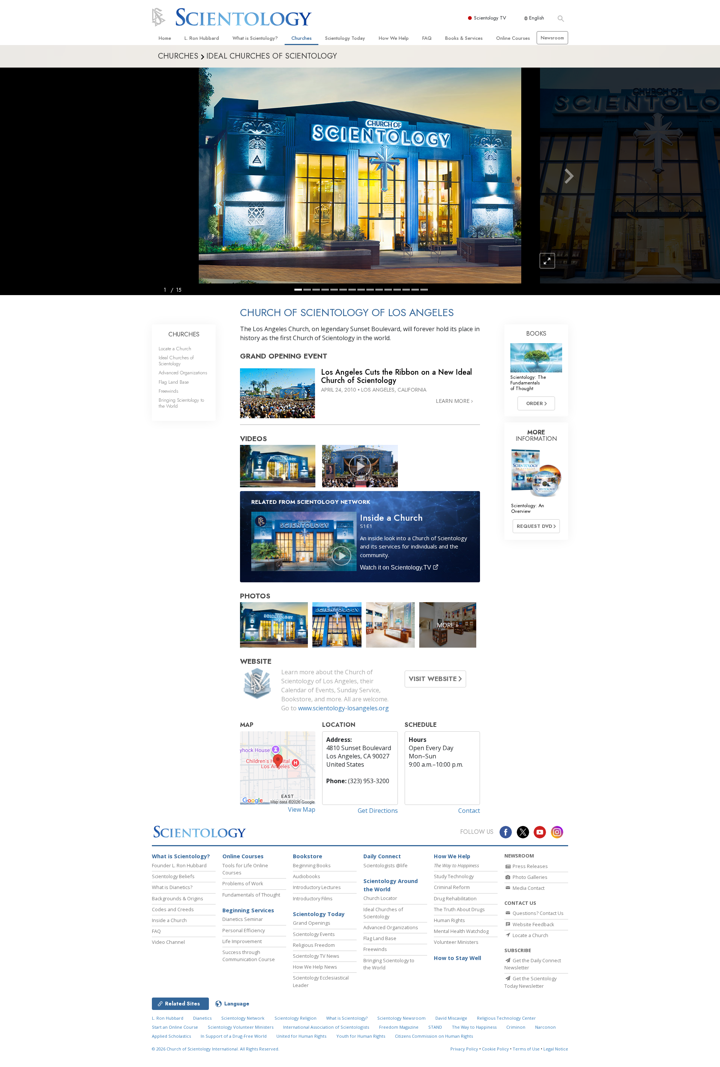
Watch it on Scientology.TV (396, 567)
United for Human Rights (301, 1036)
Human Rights (449, 920)
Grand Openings (311, 922)
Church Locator (380, 898)
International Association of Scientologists (326, 1027)
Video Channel (168, 942)
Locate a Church (175, 348)
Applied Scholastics (171, 1036)
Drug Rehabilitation (455, 898)
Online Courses (513, 38)
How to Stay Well (457, 958)
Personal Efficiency (243, 930)
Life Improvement (242, 941)
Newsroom (552, 37)
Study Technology (454, 876)
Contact (469, 810)
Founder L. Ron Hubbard (179, 865)
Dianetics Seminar (242, 919)
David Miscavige (451, 1018)
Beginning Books (312, 865)
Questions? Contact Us (538, 913)
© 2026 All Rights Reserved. (215, 1049)
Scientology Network (242, 1018)
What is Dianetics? (172, 887)
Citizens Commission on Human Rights (434, 1036)
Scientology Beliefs (173, 876)
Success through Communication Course (248, 956)
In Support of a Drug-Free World (234, 1036)
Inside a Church (169, 920)
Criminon (515, 1027)
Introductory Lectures (317, 887)
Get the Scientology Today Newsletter (530, 982)
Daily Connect (382, 856)
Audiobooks (306, 876)
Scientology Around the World (390, 885)
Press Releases (530, 866)
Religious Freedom (314, 945)
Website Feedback (533, 924)
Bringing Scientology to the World (181, 402)
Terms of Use (526, 1049)
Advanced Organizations (183, 372)
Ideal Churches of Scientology (176, 360)
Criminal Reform (452, 887)
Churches (301, 38)
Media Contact (528, 888)
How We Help (394, 38)
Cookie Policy (495, 1049)
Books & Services (464, 38)
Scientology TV (490, 17)
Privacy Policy (464, 1049)
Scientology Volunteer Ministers (240, 1027)
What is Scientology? (255, 38)
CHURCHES (184, 334)
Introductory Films (313, 898)
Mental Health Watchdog (461, 931)
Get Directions (378, 810)
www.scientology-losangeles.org (343, 708)
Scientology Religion (295, 1018)
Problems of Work (242, 883)
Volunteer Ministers (456, 942)
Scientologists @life (385, 865)
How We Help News (315, 966)
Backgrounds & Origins (177, 898)
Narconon (545, 1027)
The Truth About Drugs (459, 909)
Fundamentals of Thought (251, 894)
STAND (435, 1027)
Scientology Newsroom (401, 1018)
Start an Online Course (175, 1027)
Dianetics (202, 1018)
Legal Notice (555, 1049)
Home (165, 38)
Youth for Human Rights (360, 1036)
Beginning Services (248, 910)
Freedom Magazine (398, 1027)
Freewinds (168, 391)
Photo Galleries (530, 877)
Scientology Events (314, 934)
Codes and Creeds (173, 909)
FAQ (427, 38)
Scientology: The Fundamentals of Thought (528, 383)
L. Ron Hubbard (201, 38)
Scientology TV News (316, 955)
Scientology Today (345, 38)
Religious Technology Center (506, 1018)
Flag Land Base (174, 382)
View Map (301, 809)
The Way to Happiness (474, 1027)
